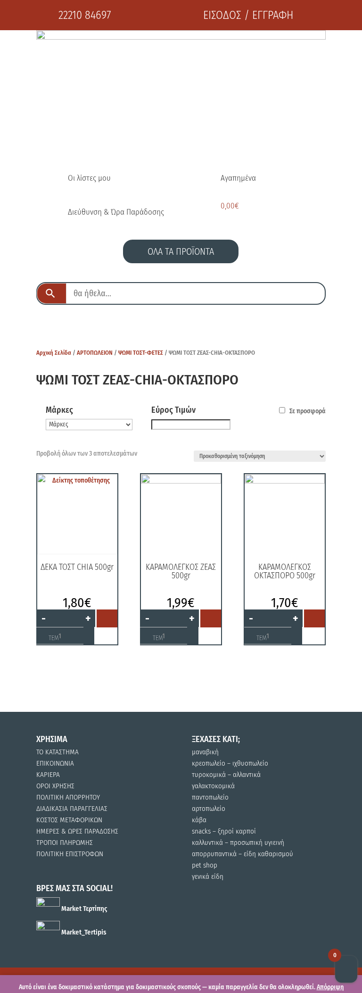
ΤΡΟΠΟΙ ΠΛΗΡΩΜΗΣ (64, 842)
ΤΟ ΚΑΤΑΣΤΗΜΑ (57, 752)
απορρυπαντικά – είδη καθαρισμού (242, 854)
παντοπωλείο (210, 797)
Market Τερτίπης (83, 908)
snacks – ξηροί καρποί (224, 831)
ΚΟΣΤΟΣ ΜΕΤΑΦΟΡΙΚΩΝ (69, 820)
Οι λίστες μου (89, 178)
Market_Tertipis (83, 932)
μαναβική (205, 752)
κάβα (199, 820)
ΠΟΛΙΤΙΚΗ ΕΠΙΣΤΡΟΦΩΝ (69, 854)
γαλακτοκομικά (213, 786)
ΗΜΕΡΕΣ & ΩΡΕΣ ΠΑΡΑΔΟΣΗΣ (77, 831)
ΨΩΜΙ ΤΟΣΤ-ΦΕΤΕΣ (140, 352)
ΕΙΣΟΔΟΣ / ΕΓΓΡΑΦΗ (248, 15)
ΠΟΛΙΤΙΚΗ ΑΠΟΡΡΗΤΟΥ (68, 797)
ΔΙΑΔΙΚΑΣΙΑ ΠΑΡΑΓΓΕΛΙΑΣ (71, 808)
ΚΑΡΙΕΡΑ (48, 774)
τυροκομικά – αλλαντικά (226, 774)
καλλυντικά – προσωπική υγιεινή (238, 842)
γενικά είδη (207, 876)
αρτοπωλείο (208, 808)
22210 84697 (84, 15)
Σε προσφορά (307, 411)
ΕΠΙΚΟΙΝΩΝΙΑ (55, 763)
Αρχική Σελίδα (53, 352)
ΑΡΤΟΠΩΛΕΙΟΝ (95, 352)
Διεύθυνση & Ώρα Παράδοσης (116, 212)
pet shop (204, 865)
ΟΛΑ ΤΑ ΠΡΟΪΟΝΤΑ (181, 251)
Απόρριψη (330, 987)
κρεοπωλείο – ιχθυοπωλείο (230, 763)
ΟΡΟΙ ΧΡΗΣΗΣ (55, 786)
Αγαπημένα (238, 178)
